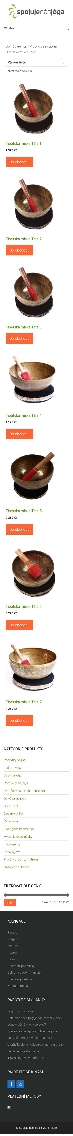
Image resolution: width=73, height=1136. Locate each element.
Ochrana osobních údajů (24, 972)
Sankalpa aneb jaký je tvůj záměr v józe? (34, 1018)
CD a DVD (11, 806)
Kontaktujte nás (18, 986)
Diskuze (12, 946)
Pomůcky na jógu (16, 783)
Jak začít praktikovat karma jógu (29, 1038)
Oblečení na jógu (15, 798)
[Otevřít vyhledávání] (67, 28)
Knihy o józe (12, 852)
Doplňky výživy (14, 813)
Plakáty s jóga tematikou (21, 859)
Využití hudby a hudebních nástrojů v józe (35, 1044)
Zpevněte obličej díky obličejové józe (32, 1031)
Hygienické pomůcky (18, 836)
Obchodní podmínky (20, 966)
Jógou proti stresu (20, 1011)
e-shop (22, 46)
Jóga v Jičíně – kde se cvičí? (26, 1024)
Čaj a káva (11, 821)
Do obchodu (19, 162)
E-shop (12, 932)
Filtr (9, 902)
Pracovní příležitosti (20, 979)
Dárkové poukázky (16, 867)
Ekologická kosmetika (19, 829)
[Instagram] (20, 1084)
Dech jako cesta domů (23, 1051)
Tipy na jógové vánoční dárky (27, 1058)
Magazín (13, 939)
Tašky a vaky (12, 768)
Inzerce (12, 952)
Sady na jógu (13, 775)
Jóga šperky (12, 844)
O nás (11, 959)
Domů (10, 46)
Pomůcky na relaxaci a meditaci (25, 791)
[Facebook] (11, 1084)
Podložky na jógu (15, 760)
